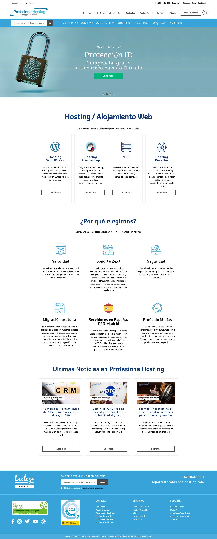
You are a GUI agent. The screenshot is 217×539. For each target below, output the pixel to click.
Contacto (202, 3)
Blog (194, 3)
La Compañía (101, 507)
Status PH (174, 510)
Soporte (186, 3)
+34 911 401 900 (163, 3)
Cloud (120, 13)
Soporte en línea (177, 507)
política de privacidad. (93, 488)
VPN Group (174, 519)
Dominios (87, 13)
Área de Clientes (191, 13)
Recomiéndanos (102, 510)
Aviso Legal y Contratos (105, 513)
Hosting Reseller (162, 158)
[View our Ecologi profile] (24, 481)
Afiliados (172, 13)
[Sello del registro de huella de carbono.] (70, 512)
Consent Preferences (104, 522)
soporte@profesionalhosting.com (178, 482)
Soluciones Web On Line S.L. (96, 536)
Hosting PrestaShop (141, 510)
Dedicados (130, 13)
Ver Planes (55, 192)
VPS (111, 13)
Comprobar (108, 75)
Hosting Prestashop (90, 158)
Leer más (61, 448)
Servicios (160, 13)
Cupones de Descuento (105, 519)
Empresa (176, 3)
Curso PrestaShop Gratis (180, 516)
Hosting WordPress (55, 158)
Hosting (100, 13)
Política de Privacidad (105, 516)
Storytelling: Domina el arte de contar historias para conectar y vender (156, 412)
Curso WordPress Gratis (180, 513)
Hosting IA (137, 519)
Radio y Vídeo (146, 13)
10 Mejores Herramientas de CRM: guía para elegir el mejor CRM (61, 412)
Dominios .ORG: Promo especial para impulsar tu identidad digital (108, 412)
